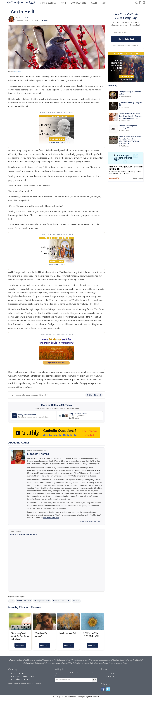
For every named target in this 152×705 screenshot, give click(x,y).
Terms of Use (110, 673)
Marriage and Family (42, 601)
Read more (20, 645)
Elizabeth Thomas (26, 18)
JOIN (104, 3)
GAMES (94, 3)
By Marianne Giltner (125, 96)
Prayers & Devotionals (61, 601)
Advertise (16, 676)
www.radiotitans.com (51, 518)
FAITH (63, 3)
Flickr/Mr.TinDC (18, 71)
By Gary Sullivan (124, 130)
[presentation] (8, 627)
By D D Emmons (124, 107)
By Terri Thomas (124, 146)
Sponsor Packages (29, 676)
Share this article (95, 395)
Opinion (76, 601)
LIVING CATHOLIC (78, 3)
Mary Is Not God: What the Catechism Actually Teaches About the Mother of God (130, 116)
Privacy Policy (110, 676)
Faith (11, 601)
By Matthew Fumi (124, 121)
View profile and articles (91, 522)
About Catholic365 (19, 673)
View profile (35, 20)
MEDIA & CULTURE (48, 3)
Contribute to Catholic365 (22, 679)
